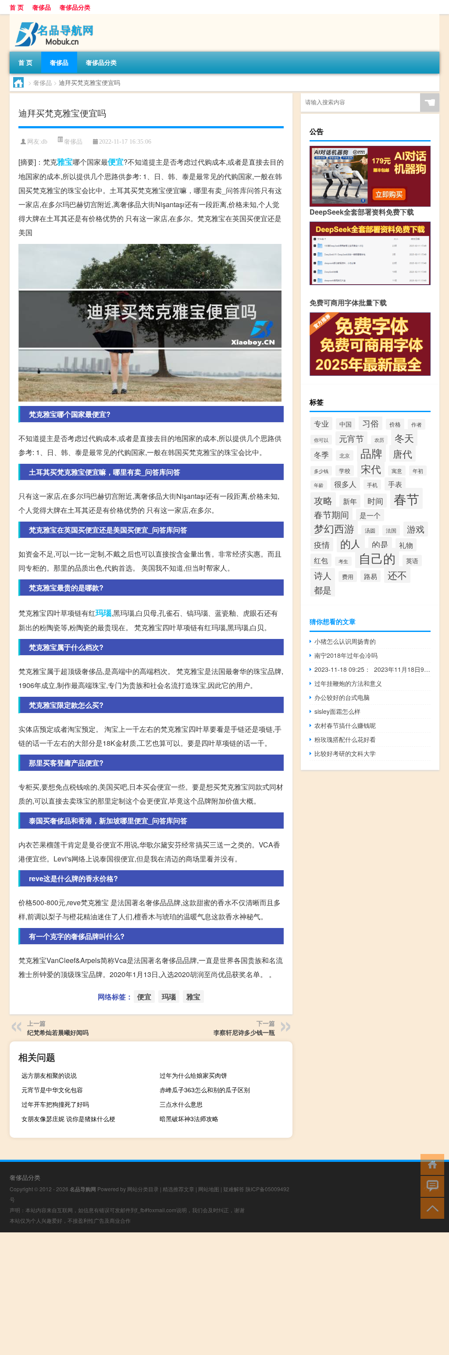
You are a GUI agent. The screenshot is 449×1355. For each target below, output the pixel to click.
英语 (412, 560)
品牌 (371, 453)
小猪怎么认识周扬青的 (345, 641)
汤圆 (370, 530)
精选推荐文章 (178, 1189)
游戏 (415, 529)
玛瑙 (103, 612)
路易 (370, 576)
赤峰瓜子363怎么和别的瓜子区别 (205, 1089)
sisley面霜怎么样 (337, 711)
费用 (347, 576)
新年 (350, 501)
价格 (395, 424)
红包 (321, 560)
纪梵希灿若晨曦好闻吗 (58, 1032)
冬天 (404, 437)
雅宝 (65, 161)
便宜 (116, 161)
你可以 (321, 439)
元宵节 (351, 438)
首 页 (17, 7)
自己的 (377, 558)
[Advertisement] (224, 1293)
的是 (380, 544)
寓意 (397, 470)
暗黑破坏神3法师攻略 (189, 1118)
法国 (391, 530)
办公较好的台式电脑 (342, 697)
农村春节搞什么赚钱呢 (345, 725)
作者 (416, 424)
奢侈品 (41, 7)
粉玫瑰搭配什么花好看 (345, 739)
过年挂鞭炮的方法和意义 (348, 683)
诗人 (322, 575)
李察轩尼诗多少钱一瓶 (244, 1032)
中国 (345, 424)
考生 (343, 561)
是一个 (370, 515)
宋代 (371, 468)
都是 (322, 589)
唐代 (402, 453)
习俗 (370, 423)
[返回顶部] (430, 1207)
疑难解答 (233, 1189)
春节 (406, 498)
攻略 (323, 500)
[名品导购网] (56, 17)
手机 (372, 484)
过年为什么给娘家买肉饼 (193, 1075)
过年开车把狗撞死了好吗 (55, 1104)
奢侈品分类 (75, 7)
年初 (418, 470)
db (44, 141)
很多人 (345, 484)
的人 (350, 543)
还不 (397, 575)
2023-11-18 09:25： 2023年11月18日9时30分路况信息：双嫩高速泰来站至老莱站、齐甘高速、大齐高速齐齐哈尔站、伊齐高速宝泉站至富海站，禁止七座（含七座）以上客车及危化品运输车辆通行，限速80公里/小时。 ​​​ (372, 669)
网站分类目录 (143, 1189)
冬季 (321, 454)
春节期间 (331, 514)
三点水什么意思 (181, 1104)
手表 (395, 484)
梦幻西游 (334, 528)
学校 (344, 470)
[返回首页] (430, 1164)
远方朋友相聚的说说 (49, 1075)
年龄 (319, 485)
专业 (321, 423)
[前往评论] (430, 1186)
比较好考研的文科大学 (345, 753)
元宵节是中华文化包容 (52, 1089)
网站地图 (208, 1189)
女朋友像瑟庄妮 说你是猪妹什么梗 (68, 1118)
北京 (344, 455)
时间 (375, 500)
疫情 (322, 544)
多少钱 (321, 470)
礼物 (406, 545)
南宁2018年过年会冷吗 (346, 655)
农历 (379, 440)
